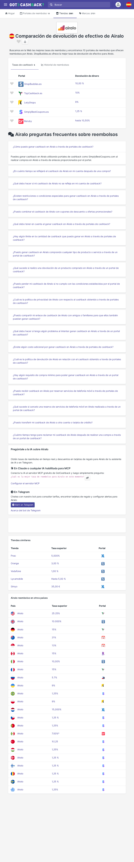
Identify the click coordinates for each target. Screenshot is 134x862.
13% (54, 645)
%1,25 (55, 741)
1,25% (55, 693)
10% (77, 92)
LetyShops (30, 102)
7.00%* (55, 733)
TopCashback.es (33, 93)
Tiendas (66, 13)
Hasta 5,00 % (58, 578)
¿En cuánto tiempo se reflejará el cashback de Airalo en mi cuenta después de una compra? (62, 171)
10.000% (56, 621)
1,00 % (54, 571)
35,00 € (55, 586)
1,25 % (78, 111)
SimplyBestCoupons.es (36, 111)
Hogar (11, 13)
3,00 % (55, 563)
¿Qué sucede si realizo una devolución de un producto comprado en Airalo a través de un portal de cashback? (66, 270)
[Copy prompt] (87, 477)
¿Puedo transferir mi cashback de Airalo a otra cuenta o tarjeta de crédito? (52, 422)
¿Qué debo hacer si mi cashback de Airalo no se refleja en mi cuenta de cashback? (57, 183)
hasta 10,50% (82, 120)
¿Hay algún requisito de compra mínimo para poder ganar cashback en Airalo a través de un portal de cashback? (65, 377)
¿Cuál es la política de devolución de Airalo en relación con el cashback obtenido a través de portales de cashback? (67, 361)
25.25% (56, 613)
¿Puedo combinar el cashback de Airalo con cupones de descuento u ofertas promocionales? (62, 211)
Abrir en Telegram (24, 504)
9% (76, 101)
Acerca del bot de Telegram (26, 510)
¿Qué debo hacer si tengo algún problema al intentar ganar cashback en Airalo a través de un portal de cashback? (66, 333)
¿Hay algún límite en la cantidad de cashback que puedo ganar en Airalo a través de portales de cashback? (64, 238)
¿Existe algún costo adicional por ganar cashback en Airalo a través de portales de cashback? (63, 347)
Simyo (14, 586)
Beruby (28, 121)
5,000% (55, 555)
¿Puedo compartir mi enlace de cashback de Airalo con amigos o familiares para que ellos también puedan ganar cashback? (65, 317)
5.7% (54, 677)
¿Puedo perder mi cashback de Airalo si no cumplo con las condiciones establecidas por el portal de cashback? (66, 285)
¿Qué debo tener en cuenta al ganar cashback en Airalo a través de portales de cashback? (61, 224)
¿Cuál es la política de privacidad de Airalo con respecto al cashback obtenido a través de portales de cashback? (66, 301)
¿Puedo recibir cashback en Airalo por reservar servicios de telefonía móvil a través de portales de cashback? (65, 392)
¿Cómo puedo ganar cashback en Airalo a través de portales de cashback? (53, 146)
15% (54, 629)
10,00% (56, 661)
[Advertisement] (67, 525)
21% (54, 637)
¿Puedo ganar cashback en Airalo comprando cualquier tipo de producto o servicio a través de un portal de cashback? (65, 254)
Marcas (88, 13)
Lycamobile (17, 578)
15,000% (56, 709)
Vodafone (16, 571)
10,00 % (79, 83)
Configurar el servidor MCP (25, 483)
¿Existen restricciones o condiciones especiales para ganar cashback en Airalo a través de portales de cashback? (66, 197)
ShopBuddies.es (33, 84)
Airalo (20, 613)
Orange (15, 563)
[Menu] (5, 4)
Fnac (13, 555)
